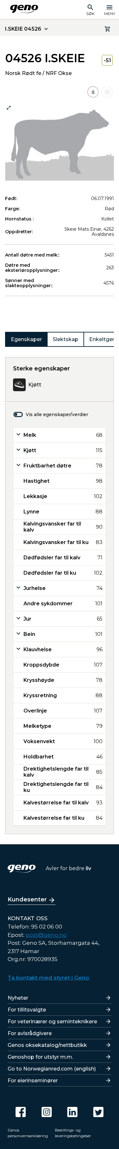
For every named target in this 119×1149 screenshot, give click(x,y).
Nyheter (18, 998)
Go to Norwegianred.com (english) (52, 1069)
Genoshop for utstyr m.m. (40, 1057)
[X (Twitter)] (98, 1112)
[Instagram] (47, 1112)
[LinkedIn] (72, 1112)
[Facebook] (21, 1112)
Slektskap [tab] (65, 339)
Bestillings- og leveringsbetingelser (73, 1133)
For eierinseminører (33, 1081)
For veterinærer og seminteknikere (52, 1021)
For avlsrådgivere (30, 1033)
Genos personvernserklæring (28, 1133)
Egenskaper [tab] (26, 339)
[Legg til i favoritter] (107, 92)
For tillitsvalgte (27, 1010)
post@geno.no (46, 935)
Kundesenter (27, 899)
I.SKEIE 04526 (23, 29)
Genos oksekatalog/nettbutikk (47, 1045)
